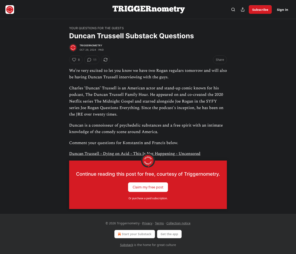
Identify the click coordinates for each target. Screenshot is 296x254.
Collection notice (178, 223)
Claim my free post (148, 187)
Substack (126, 245)
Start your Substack (136, 234)
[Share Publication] (242, 9)
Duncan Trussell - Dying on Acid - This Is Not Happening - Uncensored (134, 154)
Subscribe (260, 9)
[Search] (233, 9)
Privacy (147, 223)
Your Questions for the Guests (96, 28)
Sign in (282, 9)
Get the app (169, 234)
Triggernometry (91, 45)
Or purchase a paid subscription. (148, 198)
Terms (159, 223)
